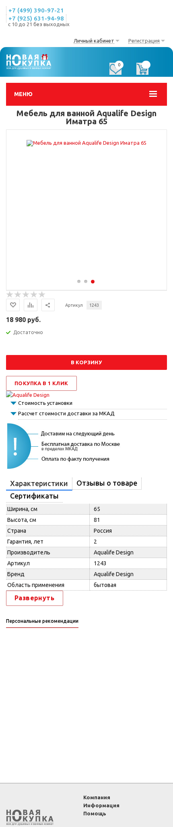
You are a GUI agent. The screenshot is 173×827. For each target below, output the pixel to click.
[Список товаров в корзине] (146, 71)
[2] (18, 295)
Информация (101, 805)
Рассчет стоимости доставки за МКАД (66, 413)
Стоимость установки (45, 403)
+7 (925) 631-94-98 (36, 18)
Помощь (94, 813)
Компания (96, 797)
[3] (26, 295)
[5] (42, 295)
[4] (34, 295)
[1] (10, 295)
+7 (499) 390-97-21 (36, 10)
